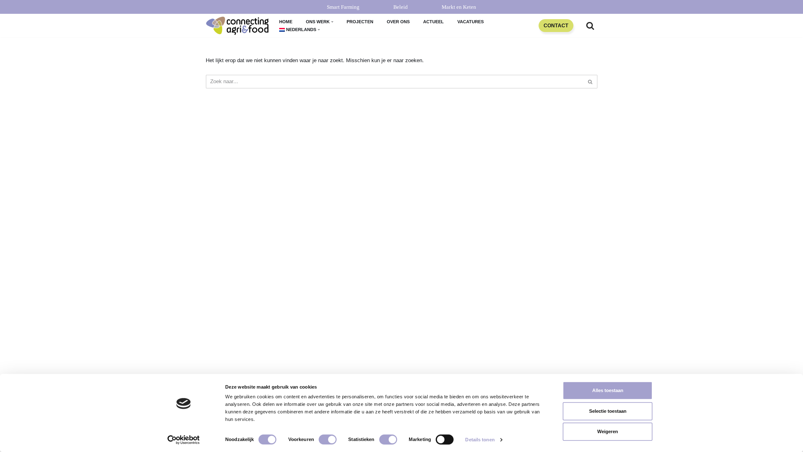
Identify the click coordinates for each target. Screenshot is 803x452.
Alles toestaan (607, 390)
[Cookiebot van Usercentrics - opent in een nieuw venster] (183, 439)
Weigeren (607, 431)
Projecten (360, 21)
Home (285, 21)
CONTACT (556, 25)
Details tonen (479, 439)
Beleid (400, 7)
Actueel (433, 21)
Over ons (398, 21)
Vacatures (470, 21)
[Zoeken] (590, 25)
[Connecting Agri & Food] (237, 25)
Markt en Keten (459, 7)
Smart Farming (343, 7)
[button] (332, 22)
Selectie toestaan (607, 411)
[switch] (328, 439)
